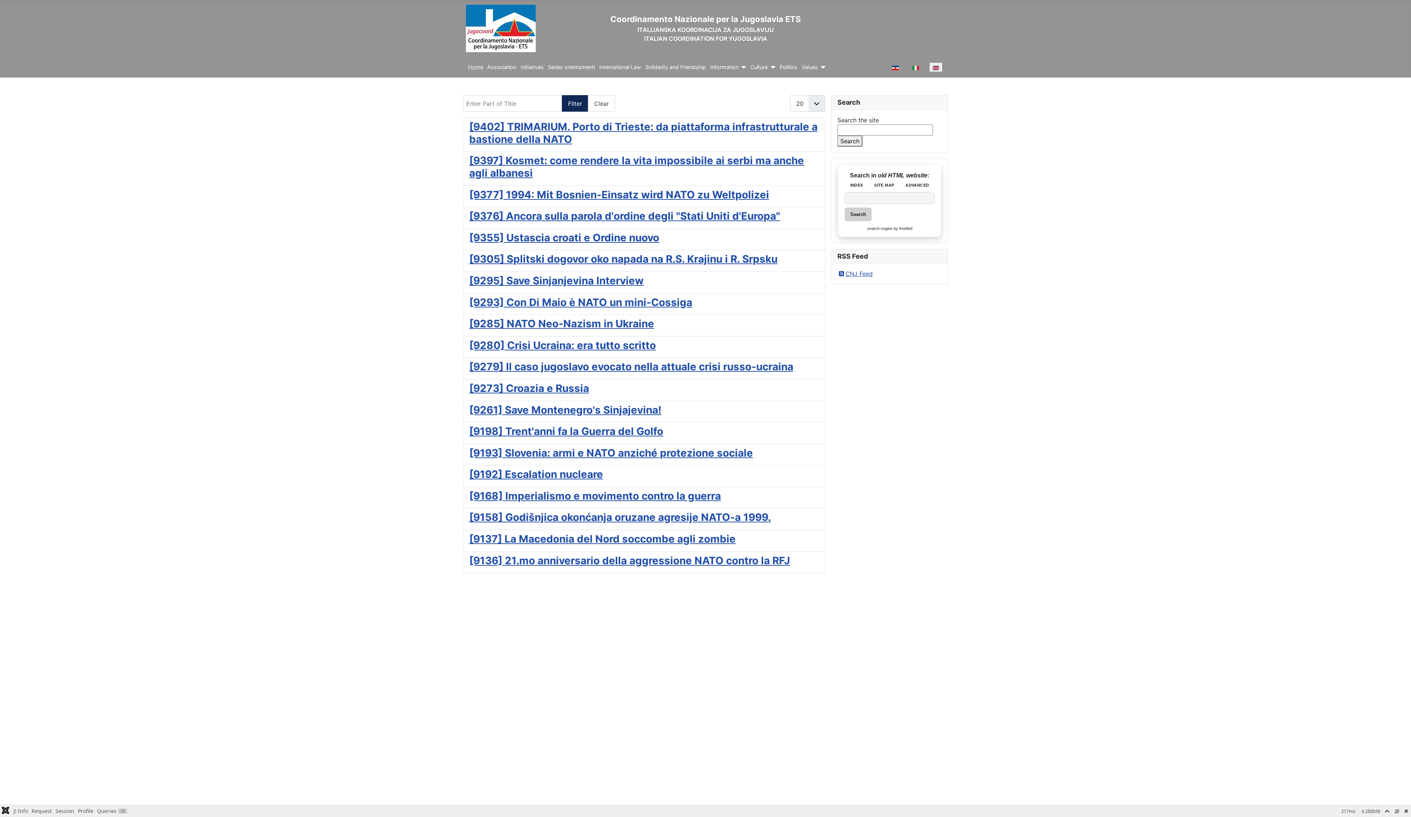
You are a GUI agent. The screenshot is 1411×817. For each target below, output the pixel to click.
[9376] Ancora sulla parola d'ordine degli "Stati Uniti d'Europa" (624, 216)
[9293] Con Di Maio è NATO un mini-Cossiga (580, 302)
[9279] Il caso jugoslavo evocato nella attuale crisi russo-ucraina (631, 366)
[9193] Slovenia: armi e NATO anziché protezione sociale (611, 453)
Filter (575, 103)
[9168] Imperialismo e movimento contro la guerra (595, 496)
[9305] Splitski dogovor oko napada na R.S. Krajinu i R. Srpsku (623, 259)
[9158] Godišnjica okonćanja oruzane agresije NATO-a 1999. (620, 517)
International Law (620, 67)
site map (884, 185)
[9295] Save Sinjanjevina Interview (556, 280)
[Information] (742, 67)
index (856, 185)
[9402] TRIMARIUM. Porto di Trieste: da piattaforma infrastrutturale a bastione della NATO (643, 132)
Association (501, 67)
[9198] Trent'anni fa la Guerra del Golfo (566, 431)
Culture (759, 67)
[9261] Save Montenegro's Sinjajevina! (565, 410)
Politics (788, 67)
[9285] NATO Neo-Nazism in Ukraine (561, 323)
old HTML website (902, 175)
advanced (917, 185)
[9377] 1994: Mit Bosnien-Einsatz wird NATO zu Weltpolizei (619, 194)
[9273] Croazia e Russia (529, 388)
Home (475, 67)
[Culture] (771, 67)
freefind (905, 228)
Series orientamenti (571, 67)
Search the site (858, 120)
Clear (601, 103)
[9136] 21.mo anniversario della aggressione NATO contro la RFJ (629, 560)
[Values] (822, 67)
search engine (880, 228)
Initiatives (532, 67)
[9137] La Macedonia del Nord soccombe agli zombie (602, 539)
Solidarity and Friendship (675, 67)
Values (810, 67)
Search (849, 141)
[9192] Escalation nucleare (536, 474)
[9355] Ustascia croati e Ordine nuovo (564, 237)
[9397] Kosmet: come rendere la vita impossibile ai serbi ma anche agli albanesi (636, 166)
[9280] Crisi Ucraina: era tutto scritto (562, 345)
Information (724, 67)
